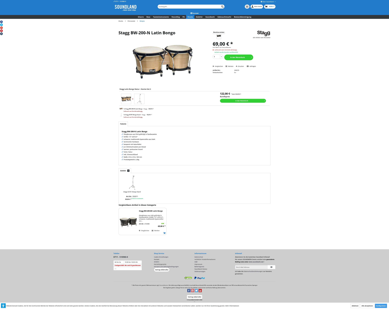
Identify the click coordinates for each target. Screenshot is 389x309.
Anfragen (252, 66)
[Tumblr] (1, 33)
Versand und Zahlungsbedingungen (166, 267)
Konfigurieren (381, 306)
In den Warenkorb (241, 101)
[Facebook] (1, 21)
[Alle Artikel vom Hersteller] (263, 33)
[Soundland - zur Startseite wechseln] (125, 8)
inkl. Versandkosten (225, 47)
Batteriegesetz (199, 267)
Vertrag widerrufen (161, 270)
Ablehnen (355, 306)
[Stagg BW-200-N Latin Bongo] (126, 99)
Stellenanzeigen (199, 271)
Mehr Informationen (232, 306)
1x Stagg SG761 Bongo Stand (132, 115)
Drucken (241, 66)
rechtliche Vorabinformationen (204, 259)
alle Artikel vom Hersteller (261, 38)
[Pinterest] (1, 31)
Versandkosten (163, 285)
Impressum (198, 264)
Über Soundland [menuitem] (268, 2)
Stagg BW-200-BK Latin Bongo (151, 211)
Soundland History (200, 269)
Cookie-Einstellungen (161, 257)
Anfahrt (156, 262)
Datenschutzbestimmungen (253, 271)
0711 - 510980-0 (120, 1)
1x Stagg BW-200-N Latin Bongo (133, 109)
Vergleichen (218, 66)
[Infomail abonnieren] (271, 267)
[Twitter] (1, 25)
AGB (195, 262)
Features (123, 124)
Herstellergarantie (160, 264)
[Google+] (1, 27)
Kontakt (196, 13)
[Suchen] (222, 7)
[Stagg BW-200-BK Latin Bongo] (128, 222)
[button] (3, 305)
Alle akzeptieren (367, 306)
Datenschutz (198, 257)
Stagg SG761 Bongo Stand (132, 192)
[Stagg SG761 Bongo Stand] (139, 99)
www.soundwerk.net (256, 262)
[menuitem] (191, 7)
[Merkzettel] (247, 7)
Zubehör (124, 171)
